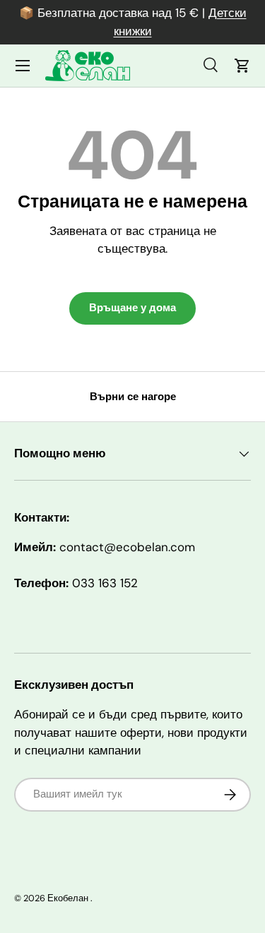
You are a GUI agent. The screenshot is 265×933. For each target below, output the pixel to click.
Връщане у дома (132, 308)
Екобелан (67, 898)
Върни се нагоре (133, 397)
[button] (242, 65)
